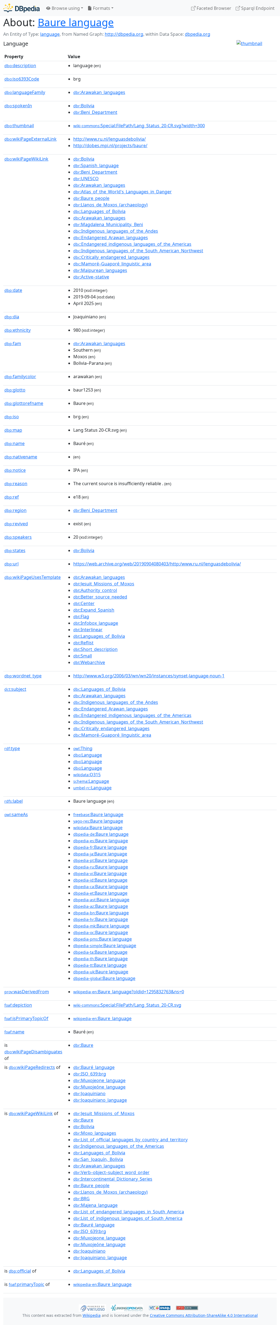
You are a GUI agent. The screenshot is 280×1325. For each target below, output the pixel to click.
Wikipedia (92, 1315)
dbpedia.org (197, 34)
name (14, 443)
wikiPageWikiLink (26, 159)
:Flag (81, 616)
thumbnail (19, 126)
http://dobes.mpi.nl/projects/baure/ (110, 146)
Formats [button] (101, 8)
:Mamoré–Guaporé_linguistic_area (112, 264)
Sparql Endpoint (257, 8)
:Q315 (87, 775)
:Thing (82, 748)
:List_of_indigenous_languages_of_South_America (127, 1218)
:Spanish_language (96, 165)
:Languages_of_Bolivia (99, 211)
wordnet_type (23, 676)
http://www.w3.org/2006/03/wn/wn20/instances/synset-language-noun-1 (148, 676)
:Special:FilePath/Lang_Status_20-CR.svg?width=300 (139, 126)
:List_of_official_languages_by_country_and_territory (130, 1140)
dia (11, 317)
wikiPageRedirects (32, 1067)
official (20, 1271)
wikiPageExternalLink (30, 139)
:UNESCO (86, 179)
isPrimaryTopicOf (26, 1018)
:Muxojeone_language (99, 1080)
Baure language (76, 22)
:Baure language (98, 814)
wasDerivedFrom (26, 992)
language (50, 34)
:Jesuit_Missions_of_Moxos (103, 584)
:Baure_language (102, 1018)
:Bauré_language (94, 1067)
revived (16, 524)
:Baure (83, 1045)
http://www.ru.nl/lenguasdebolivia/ (109, 139)
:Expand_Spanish (93, 610)
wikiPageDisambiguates (33, 1052)
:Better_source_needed (100, 597)
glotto (14, 390)
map (13, 430)
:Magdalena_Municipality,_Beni (108, 224)
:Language (87, 755)
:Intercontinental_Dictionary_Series (112, 1179)
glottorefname (23, 403)
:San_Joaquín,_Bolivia (98, 1159)
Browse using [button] (65, 8)
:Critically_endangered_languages (111, 257)
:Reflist (83, 643)
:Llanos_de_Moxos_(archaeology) (110, 205)
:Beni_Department (95, 112)
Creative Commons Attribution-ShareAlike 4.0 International (204, 1315)
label (13, 801)
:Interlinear (88, 630)
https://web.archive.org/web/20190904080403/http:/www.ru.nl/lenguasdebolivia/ (157, 564)
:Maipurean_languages (100, 270)
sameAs (16, 814)
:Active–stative (91, 277)
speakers (18, 537)
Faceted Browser (213, 8)
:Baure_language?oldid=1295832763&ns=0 (128, 992)
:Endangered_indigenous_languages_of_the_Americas (132, 244)
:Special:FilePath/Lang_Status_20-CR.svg (127, 1005)
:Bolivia (83, 106)
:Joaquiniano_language (100, 1100)
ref (11, 497)
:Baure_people (91, 198)
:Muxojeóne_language (99, 1087)
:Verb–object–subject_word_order (111, 1172)
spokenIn (18, 106)
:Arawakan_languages (99, 92)
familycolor (20, 377)
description (20, 66)
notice (15, 470)
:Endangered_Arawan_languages (110, 238)
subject (15, 689)
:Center (84, 603)
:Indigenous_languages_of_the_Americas (118, 1146)
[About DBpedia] (21, 8)
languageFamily (24, 92)
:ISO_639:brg (89, 1074)
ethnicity (17, 330)
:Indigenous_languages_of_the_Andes (115, 231)
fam (12, 343)
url (11, 564)
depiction (18, 1005)
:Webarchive (89, 662)
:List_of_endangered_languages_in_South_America (128, 1212)
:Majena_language (95, 1205)
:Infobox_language (95, 623)
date (13, 290)
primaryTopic (26, 1284)
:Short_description (95, 649)
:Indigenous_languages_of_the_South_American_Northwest (138, 251)
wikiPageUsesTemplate (32, 577)
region (15, 510)
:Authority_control (95, 590)
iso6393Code (21, 79)
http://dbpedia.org (124, 34)
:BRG (81, 1199)
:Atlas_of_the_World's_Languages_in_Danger (122, 192)
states (14, 550)
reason (15, 484)
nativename (20, 457)
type (12, 748)
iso (11, 417)
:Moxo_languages (94, 1133)
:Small (82, 656)
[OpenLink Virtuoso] (92, 1308)
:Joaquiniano (89, 1093)
